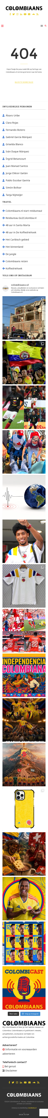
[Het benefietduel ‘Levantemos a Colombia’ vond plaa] (24, 362)
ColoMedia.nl (32, 1108)
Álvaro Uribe (13, 115)
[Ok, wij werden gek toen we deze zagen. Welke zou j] (24, 809)
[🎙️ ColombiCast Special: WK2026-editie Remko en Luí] (24, 988)
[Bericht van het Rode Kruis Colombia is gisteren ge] (24, 452)
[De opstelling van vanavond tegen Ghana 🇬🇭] (24, 943)
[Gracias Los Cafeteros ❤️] (24, 720)
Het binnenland (14, 246)
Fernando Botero (15, 130)
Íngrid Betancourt (16, 158)
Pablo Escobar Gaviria (18, 180)
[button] (5, 8)
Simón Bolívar (13, 187)
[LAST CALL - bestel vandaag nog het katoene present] (24, 541)
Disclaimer (11, 1070)
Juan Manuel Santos (17, 166)
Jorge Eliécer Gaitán (17, 173)
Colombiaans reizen (17, 261)
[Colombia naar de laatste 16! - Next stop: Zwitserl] (24, 898)
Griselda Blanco (14, 144)
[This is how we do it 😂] (24, 854)
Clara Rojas (12, 122)
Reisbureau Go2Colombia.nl (21, 218)
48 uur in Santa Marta (18, 225)
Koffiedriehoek (14, 268)
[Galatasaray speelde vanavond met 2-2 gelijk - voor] (24, 407)
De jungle (11, 254)
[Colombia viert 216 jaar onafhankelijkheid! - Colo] (24, 675)
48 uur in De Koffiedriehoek (21, 232)
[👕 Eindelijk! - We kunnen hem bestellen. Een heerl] (24, 586)
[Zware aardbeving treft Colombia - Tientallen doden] (24, 496)
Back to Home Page (24, 82)
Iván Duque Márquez (17, 151)
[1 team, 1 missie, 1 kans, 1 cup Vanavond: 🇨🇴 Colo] (24, 764)
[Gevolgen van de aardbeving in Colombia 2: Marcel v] (24, 318)
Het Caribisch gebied (17, 239)
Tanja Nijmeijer (14, 195)
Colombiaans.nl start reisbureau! (24, 210)
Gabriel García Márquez (19, 137)
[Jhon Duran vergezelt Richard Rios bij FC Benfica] (24, 630)
